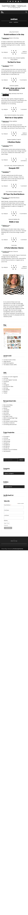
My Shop (5, 388)
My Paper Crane (7, 416)
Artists (5, 58)
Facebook (6, 381)
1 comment (24, 109)
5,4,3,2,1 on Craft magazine (10, 377)
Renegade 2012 (14, 168)
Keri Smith (6, 413)
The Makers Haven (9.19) (10, 364)
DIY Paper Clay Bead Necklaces (14, 194)
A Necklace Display (14, 142)
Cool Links (10, 58)
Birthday (6, 520)
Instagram (6, 385)
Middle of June (14, 221)
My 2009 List (6, 444)
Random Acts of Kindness (10, 449)
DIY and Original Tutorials (10, 380)
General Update (20, 58)
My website (6, 389)
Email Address (7, 505)
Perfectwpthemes (18, 549)
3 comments (23, 80)
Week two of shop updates (14, 117)
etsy (10, 32)
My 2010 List (6, 446)
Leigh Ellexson (7, 361)
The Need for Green (14, 62)
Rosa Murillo (6, 419)
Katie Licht (6, 411)
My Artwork (15, 32)
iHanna (5, 408)
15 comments (24, 159)
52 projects (6, 436)
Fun (7, 191)
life (23, 165)
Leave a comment (24, 52)
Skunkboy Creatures (8, 423)
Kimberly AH (6, 415)
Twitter (5, 393)
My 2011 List (6, 448)
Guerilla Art (6, 443)
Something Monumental (9, 424)
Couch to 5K (6, 440)
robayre (5, 52)
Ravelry (5, 391)
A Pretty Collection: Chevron (14, 248)
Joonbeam (6, 410)
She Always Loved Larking (10, 421)
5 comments (23, 213)
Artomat (5, 378)
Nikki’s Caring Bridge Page (10, 418)
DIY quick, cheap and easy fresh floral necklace (14, 89)
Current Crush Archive (9, 360)
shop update (14, 59)
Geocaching (6, 441)
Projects (18, 139)
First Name (6, 510)
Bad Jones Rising (7, 405)
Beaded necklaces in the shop (14, 34)
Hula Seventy (6, 406)
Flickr (4, 383)
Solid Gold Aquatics (8, 363)
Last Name (6, 515)
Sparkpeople (6, 451)
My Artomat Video (8, 386)
